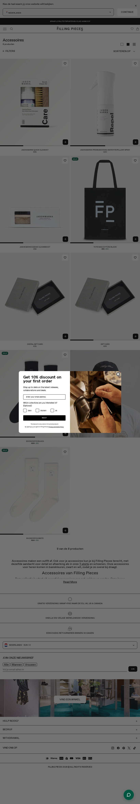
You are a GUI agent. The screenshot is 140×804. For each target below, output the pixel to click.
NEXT (44, 418)
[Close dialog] (118, 374)
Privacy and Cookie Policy (56, 427)
